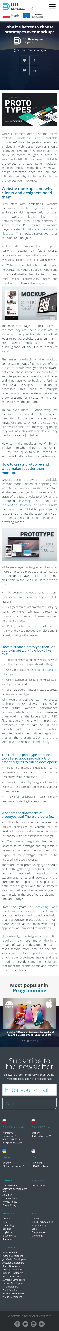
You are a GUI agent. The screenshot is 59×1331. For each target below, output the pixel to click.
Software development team (14, 1190)
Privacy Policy (9, 1201)
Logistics (7, 1232)
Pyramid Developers (13, 1293)
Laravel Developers (12, 1283)
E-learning (8, 1225)
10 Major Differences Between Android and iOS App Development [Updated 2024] (29, 1033)
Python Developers (12, 1256)
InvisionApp (9, 505)
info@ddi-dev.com (12, 1142)
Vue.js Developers (12, 1297)
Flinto (42, 505)
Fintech (6, 1218)
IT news (35, 1218)
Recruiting (8, 1239)
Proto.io (25, 505)
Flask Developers (11, 1276)
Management (9, 1185)
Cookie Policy (9, 1205)
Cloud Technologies (42, 1222)
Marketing (37, 1235)
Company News (40, 1232)
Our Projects (38, 1185)
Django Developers (12, 1273)
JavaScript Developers (14, 1259)
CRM (5, 1222)
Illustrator (8, 233)
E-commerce (9, 1235)
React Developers (11, 1266)
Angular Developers (13, 1262)
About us (7, 1195)
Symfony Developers (13, 1280)
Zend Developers (11, 1290)
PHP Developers (11, 1252)
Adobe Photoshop (40, 229)
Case (34, 1229)
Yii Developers (10, 1286)
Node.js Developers (13, 1269)
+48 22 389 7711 (11, 1139)
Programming (38, 1225)
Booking (6, 1229)
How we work (9, 1198)
